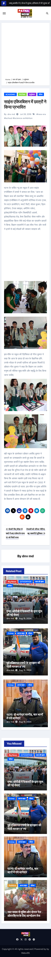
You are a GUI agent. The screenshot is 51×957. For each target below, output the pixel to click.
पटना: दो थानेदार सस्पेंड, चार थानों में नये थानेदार (22, 870)
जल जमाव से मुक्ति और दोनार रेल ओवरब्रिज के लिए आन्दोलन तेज (24, 913)
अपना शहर (20, 633)
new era (42, 114)
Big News (12, 581)
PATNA (22, 94)
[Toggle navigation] (4, 13)
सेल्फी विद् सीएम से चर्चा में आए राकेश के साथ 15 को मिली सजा (15, 533)
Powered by (40, 949)
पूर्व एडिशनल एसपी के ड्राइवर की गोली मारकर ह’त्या (23, 664)
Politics (12, 885)
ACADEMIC (10, 94)
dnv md (11, 114)
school (9, 118)
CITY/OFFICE (25, 581)
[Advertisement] (25, 51)
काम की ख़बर (39, 581)
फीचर (41, 94)
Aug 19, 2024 (25, 618)
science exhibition (23, 118)
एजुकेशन (32, 94)
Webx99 (25, 953)
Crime (10, 633)
